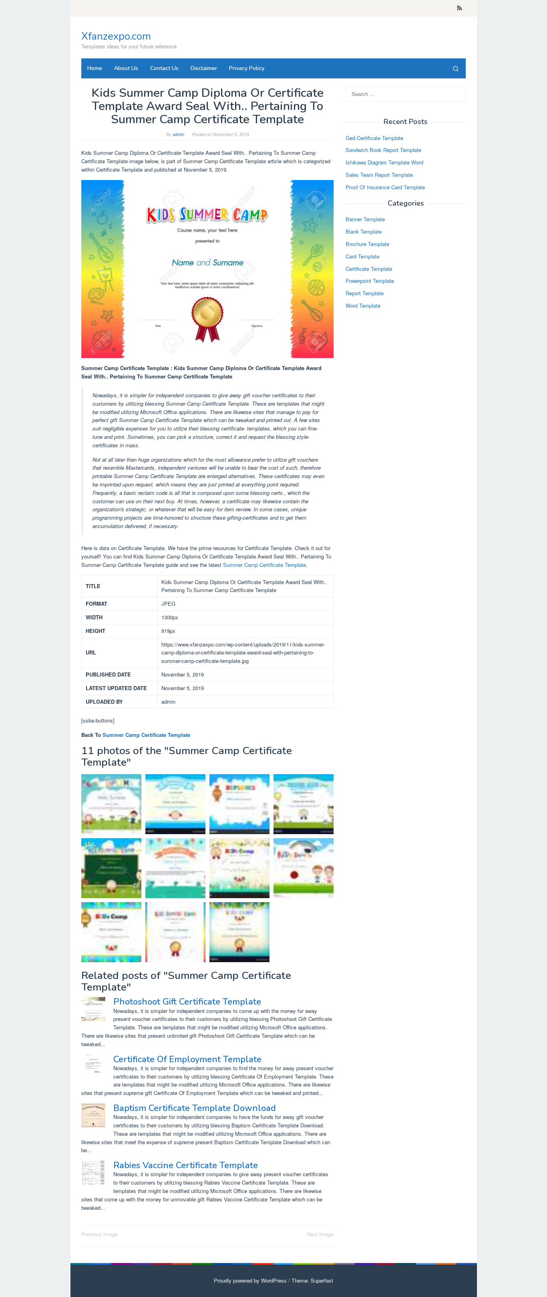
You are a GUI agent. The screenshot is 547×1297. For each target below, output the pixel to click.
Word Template (363, 305)
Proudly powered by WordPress (250, 1280)
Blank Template (364, 232)
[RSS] (459, 8)
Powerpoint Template (370, 281)
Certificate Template (369, 268)
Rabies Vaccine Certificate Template (185, 1165)
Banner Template (365, 219)
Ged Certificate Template (374, 138)
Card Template (362, 256)
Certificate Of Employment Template (187, 1059)
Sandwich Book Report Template (383, 150)
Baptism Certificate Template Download (194, 1108)
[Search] (456, 68)
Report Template (365, 293)
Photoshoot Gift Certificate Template (187, 1002)
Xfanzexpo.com (116, 36)
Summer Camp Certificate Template (264, 564)
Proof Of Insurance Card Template (385, 187)
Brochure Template (367, 244)
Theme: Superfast (312, 1280)
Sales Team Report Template (379, 174)
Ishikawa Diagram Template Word (384, 162)
